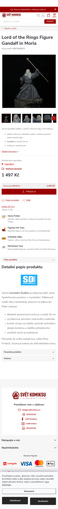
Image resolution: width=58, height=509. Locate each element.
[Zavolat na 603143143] (38, 15)
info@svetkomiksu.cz (31, 410)
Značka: (8, 206)
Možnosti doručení (14, 168)
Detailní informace (9, 151)
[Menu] (54, 15)
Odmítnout (15, 500)
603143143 (31, 414)
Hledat (50, 21)
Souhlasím (43, 501)
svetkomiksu (31, 423)
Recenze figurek (30, 455)
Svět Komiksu (31, 419)
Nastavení (29, 491)
